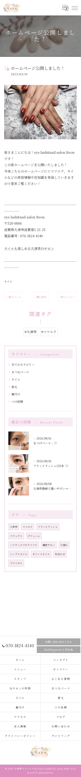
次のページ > (67, 297)
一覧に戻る (40, 297)
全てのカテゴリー (22, 364)
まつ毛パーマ (20, 372)
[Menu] (74, 7)
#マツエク (48, 331)
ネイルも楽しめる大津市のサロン (29, 248)
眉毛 (14, 387)
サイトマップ (61, 736)
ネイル (8, 281)
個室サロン (49, 545)
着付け (15, 394)
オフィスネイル (41, 554)
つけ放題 (17, 401)
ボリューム (34, 535)
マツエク (28, 526)
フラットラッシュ (48, 526)
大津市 (13, 526)
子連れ (64, 545)
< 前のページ (13, 297)
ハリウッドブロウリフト (23, 545)
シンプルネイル (18, 554)
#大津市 (31, 331)
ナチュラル (16, 535)
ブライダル (16, 563)
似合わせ (60, 554)
